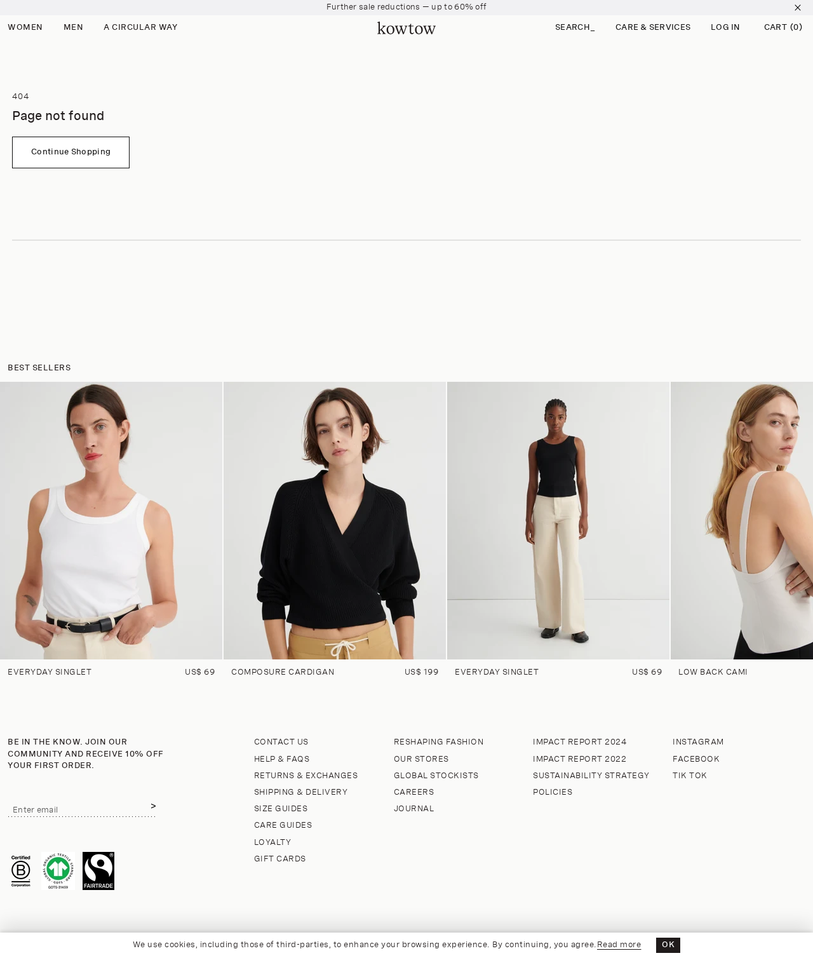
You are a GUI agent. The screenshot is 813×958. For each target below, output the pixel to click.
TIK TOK (690, 776)
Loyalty (273, 843)
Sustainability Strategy (591, 776)
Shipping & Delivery (301, 792)
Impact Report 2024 (580, 742)
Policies (552, 792)
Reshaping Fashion (439, 742)
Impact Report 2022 (579, 759)
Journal (414, 809)
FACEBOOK (696, 759)
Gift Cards (280, 859)
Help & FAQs (282, 759)
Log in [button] (726, 28)
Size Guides (281, 809)
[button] (575, 28)
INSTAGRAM (698, 742)
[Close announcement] (797, 7)
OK (668, 945)
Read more (619, 945)
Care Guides (283, 825)
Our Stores (421, 759)
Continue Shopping (71, 152)
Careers (414, 792)
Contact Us (281, 742)
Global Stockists (436, 776)
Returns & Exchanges (306, 776)
